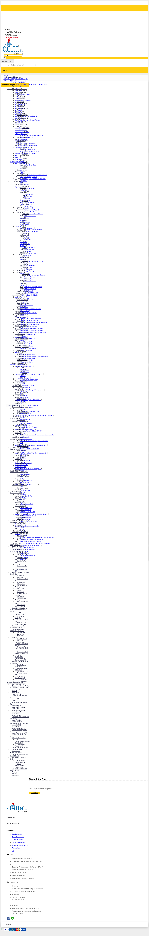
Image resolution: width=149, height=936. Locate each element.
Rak (16, 155)
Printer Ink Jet (28, 267)
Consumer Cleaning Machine (29, 405)
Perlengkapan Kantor (17, 81)
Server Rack (28, 344)
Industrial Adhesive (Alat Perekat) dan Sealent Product (37, 537)
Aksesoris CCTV (29, 194)
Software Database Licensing (29, 321)
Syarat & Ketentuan (18, 837)
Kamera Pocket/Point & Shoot (33, 214)
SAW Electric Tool (25, 510)
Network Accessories (26, 305)
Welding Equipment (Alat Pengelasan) (27, 545)
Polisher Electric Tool (26, 504)
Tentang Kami (16, 848)
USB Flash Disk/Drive (31, 293)
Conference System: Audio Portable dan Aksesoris (31, 84)
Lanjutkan (34, 793)
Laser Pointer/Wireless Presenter (30, 151)
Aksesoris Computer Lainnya (33, 230)
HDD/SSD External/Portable (33, 287)
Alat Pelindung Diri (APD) (28, 516)
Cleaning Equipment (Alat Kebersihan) (27, 400)
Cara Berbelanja (17, 834)
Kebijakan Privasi (17, 839)
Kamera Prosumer (30, 216)
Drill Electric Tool (25, 490)
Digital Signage (29, 249)
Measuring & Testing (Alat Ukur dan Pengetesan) (30, 453)
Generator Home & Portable (28, 427)
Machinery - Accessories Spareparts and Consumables (37, 435)
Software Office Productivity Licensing (31, 328)
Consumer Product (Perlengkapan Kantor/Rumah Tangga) (33, 415)
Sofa (16, 157)
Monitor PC (27, 251)
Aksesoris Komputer (26, 228)
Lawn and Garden (25, 419)
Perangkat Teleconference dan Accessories (33, 175)
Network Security (25, 311)
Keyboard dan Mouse (31, 231)
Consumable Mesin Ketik (27, 358)
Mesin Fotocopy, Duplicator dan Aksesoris (28, 120)
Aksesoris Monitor (30, 247)
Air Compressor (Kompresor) (29, 380)
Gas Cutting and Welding (27, 549)
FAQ (13, 851)
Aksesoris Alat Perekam (27, 188)
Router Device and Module (28, 313)
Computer (18, 226)
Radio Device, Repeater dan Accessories (33, 179)
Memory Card (28, 291)
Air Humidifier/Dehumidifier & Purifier (31, 135)
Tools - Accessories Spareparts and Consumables (35, 543)
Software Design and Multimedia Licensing (33, 322)
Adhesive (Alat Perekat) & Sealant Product (28, 374)
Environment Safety (26, 518)
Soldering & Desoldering (27, 555)
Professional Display (30, 253)
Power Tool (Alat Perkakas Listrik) (30, 541)
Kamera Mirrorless (30, 212)
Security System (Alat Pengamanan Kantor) (28, 524)
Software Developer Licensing (29, 324)
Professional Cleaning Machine (29, 411)
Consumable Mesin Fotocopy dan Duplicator (34, 356)
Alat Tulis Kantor (20, 82)
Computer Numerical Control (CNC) (31, 431)
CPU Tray (18, 86)
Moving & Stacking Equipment (29, 449)
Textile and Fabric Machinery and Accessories (34, 441)
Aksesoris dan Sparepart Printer (34, 261)
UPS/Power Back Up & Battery (29, 295)
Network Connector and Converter (30, 309)
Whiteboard (18, 159)
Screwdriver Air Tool (26, 480)
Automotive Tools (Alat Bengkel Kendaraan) (29, 390)
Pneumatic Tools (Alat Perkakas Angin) (27, 469)
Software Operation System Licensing (31, 330)
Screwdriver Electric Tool (27, 512)
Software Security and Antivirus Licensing (33, 332)
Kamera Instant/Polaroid (31, 210)
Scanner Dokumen (30, 281)
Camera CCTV (29, 196)
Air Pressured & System (27, 386)
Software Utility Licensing (28, 334)
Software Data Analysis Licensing (30, 319)
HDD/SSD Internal (30, 289)
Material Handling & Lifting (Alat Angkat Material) (30, 445)
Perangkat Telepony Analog (28, 177)
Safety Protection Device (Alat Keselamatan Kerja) (31, 514)
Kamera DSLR (28, 208)
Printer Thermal (29, 271)
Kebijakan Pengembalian (20, 845)
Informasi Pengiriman (18, 842)
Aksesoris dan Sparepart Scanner (35, 275)
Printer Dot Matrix (29, 265)
